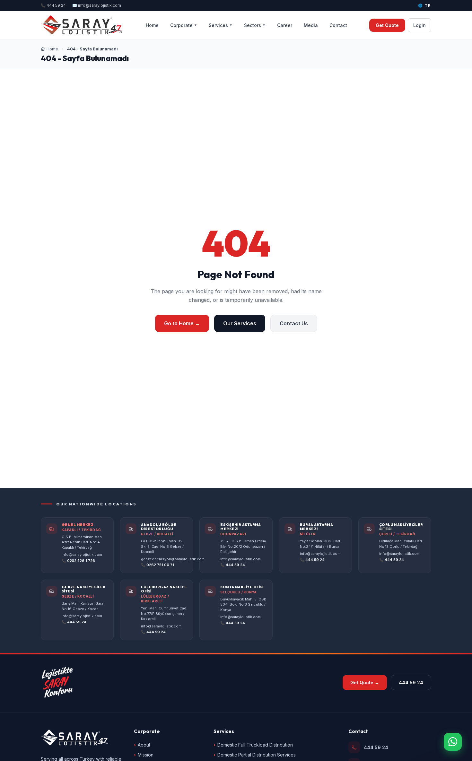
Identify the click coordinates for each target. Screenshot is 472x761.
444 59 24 (411, 682)
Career (284, 25)
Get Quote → (364, 682)
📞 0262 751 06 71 (157, 565)
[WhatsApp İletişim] (453, 742)
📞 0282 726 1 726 (78, 560)
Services (220, 25)
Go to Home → (182, 323)
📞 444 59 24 (53, 5)
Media (311, 25)
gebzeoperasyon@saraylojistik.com (173, 559)
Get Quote (387, 25)
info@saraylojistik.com (82, 554)
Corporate (183, 25)
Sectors (255, 25)
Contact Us (294, 323)
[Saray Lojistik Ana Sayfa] (82, 25)
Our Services (239, 323)
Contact (338, 25)
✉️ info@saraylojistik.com (96, 5)
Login (419, 25)
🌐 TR (424, 5)
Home (152, 25)
